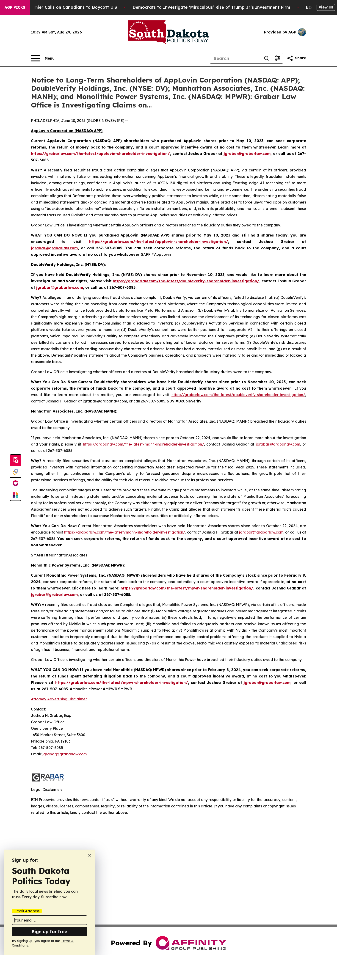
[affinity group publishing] (15, 483)
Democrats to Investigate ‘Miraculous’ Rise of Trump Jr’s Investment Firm (211, 7)
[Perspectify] (15, 472)
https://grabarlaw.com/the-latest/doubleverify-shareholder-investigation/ (238, 394)
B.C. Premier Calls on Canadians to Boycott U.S (67, 7)
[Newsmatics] (15, 495)
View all (326, 7)
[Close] (89, 855)
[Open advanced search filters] (277, 58)
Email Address (26, 911)
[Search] (266, 58)
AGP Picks (15, 7)
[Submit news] (15, 460)
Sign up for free (49, 931)
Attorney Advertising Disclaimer (59, 699)
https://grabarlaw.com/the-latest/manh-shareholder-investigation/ (143, 444)
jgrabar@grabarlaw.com (278, 444)
